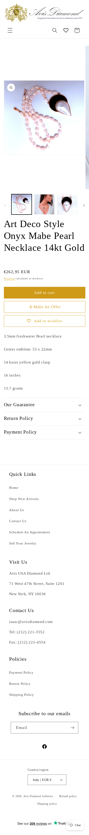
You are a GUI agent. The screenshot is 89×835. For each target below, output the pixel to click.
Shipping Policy (21, 694)
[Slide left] (5, 206)
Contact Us (17, 521)
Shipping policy (47, 803)
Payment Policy (21, 672)
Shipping (9, 278)
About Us (16, 510)
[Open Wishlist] (65, 30)
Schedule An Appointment (29, 532)
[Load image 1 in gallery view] (21, 204)
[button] (10, 30)
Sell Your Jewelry (22, 543)
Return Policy (20, 684)
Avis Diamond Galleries (38, 796)
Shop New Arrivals (24, 499)
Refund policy (68, 796)
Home (13, 487)
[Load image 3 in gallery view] (67, 204)
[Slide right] (84, 206)
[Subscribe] (72, 728)
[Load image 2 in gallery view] (44, 204)
